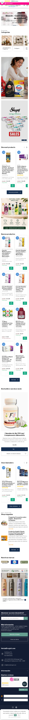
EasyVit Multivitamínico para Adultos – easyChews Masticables (6, 253)
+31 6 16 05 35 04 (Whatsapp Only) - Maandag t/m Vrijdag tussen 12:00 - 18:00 (14, 660)
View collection (13, 506)
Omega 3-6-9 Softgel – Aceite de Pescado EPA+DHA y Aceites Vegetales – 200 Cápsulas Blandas (8, 170)
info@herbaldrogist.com (10, 665)
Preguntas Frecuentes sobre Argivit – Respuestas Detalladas (17, 518)
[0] (27, 5)
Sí (15, 715)
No (19, 715)
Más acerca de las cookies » (15, 717)
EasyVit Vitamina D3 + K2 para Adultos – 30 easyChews (21, 289)
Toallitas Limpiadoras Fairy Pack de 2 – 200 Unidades (7, 324)
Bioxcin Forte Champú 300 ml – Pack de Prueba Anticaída (21, 324)
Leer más (11, 528)
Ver (13, 449)
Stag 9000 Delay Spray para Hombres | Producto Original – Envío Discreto (8, 484)
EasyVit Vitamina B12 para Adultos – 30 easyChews (7, 288)
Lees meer (22, 689)
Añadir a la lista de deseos (14, 453)
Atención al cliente (14, 634)
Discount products (13, 192)
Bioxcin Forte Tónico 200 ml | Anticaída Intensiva (20, 358)
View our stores (14, 639)
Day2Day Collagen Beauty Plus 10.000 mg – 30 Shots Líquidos (7, 359)
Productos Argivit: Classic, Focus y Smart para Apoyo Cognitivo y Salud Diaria (17, 533)
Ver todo (13, 379)
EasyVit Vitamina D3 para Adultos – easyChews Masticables (21, 252)
